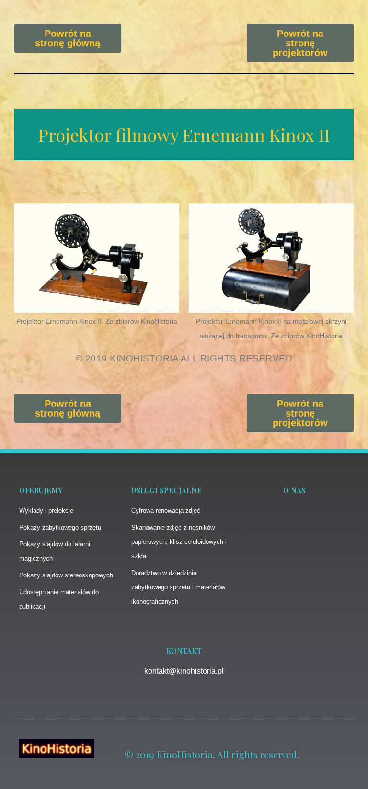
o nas (294, 490)
